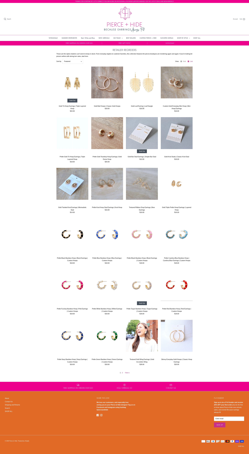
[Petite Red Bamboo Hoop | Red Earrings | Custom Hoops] (177, 288)
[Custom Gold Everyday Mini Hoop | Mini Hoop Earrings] (177, 85)
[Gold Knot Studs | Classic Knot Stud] (177, 136)
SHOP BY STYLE (182, 38)
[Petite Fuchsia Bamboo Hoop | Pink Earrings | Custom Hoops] (72, 288)
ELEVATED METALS (166, 38)
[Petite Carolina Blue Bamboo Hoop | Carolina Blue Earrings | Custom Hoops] (177, 237)
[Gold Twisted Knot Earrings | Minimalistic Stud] (72, 187)
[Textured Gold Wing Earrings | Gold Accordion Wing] (142, 339)
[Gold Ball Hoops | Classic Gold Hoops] (107, 85)
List (191, 61)
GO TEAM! (117, 38)
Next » (127, 373)
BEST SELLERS (131, 38)
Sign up (220, 425)
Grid (184, 61)
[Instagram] (101, 415)
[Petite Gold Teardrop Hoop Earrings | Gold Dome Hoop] (107, 136)
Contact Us (9, 401)
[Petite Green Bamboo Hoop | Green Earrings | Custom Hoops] (107, 339)
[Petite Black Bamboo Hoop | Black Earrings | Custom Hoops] (72, 237)
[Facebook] (98, 415)
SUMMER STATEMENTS (69, 38)
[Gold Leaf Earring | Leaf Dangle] (142, 85)
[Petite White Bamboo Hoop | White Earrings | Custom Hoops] (107, 288)
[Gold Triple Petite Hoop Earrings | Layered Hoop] (177, 187)
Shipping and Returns (12, 405)
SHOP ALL (196, 38)
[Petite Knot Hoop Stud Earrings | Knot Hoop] (107, 187)
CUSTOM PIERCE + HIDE (148, 38)
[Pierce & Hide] (124, 19)
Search (7, 408)
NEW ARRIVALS (104, 38)
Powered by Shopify (23, 441)
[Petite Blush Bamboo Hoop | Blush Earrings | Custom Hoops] (142, 237)
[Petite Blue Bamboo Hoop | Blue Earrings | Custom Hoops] (107, 237)
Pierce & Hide (13, 441)
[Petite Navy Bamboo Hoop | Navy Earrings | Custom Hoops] (72, 339)
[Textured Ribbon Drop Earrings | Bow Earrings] (142, 187)
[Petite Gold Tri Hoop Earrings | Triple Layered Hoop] (72, 136)
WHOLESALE (53, 38)
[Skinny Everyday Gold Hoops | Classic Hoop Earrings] (177, 339)
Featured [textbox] (67, 61)
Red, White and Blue (88, 38)
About (7, 398)
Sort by (58, 61)
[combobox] (72, 61)
